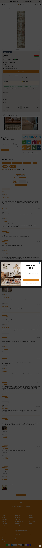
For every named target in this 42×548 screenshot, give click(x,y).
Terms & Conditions (29, 283)
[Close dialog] (40, 263)
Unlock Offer (31, 279)
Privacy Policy (34, 283)
